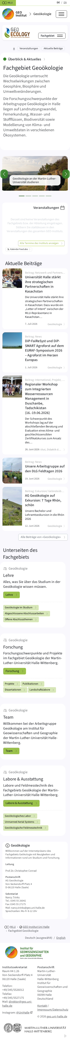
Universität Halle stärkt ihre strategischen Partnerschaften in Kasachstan (45, 282)
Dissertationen (13, 690)
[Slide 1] (21, 196)
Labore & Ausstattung (19, 803)
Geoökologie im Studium (18, 607)
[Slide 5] (48, 196)
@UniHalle (22, 1013)
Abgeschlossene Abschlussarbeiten (24, 613)
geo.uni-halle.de (57, 1016)
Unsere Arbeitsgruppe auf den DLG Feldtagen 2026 (45, 467)
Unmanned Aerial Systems (19, 822)
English (61, 938)
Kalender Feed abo (19, 249)
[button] (65, 1036)
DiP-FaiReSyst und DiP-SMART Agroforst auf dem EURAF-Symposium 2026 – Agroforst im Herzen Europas (44, 348)
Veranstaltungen (46, 207)
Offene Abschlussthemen (19, 619)
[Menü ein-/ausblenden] (61, 14)
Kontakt (42, 1006)
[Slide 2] (28, 196)
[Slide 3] (35, 196)
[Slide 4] (42, 196)
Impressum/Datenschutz (52, 1010)
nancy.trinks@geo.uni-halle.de (28, 908)
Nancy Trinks (12, 897)
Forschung (12, 671)
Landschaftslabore (39, 690)
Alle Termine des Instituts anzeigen (39, 243)
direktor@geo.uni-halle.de (17, 1004)
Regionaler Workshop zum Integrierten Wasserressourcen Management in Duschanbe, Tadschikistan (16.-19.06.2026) (45, 397)
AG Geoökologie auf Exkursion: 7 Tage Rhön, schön (45, 499)
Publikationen (30, 684)
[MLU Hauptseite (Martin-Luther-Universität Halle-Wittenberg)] (35, 1027)
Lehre (9, 595)
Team (9, 751)
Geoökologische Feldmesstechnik (23, 828)
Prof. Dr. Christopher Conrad (21, 871)
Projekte (9, 684)
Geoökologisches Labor (18, 816)
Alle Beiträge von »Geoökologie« (41, 537)
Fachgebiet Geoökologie (23, 931)
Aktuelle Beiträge (23, 263)
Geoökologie (42, 14)
